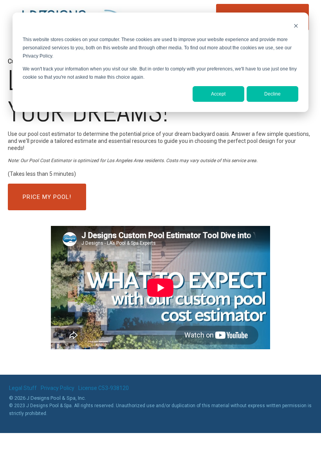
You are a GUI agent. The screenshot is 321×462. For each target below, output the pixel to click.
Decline (272, 94)
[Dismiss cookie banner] (296, 27)
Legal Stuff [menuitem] (23, 388)
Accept (218, 94)
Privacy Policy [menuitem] (57, 388)
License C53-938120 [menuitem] (103, 388)
